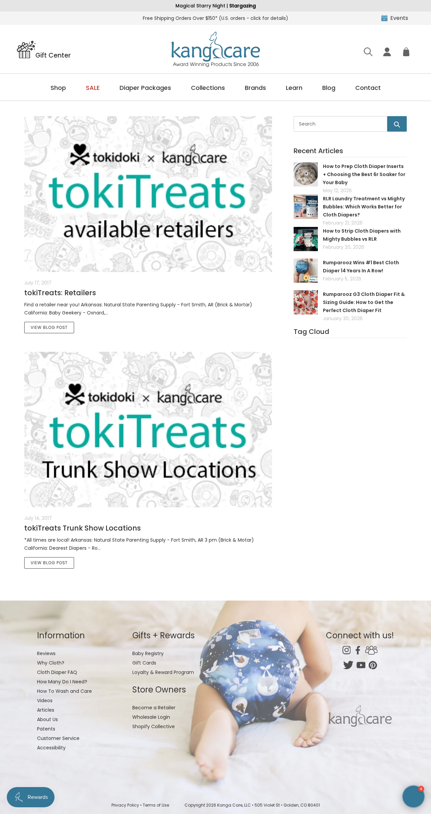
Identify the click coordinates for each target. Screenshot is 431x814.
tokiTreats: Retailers (60, 293)
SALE (93, 87)
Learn (294, 87)
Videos (45, 700)
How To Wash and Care (64, 691)
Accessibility (51, 747)
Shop (58, 87)
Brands (255, 87)
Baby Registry (148, 653)
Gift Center (53, 55)
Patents (46, 728)
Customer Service (58, 738)
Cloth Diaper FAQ (57, 672)
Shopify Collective (153, 726)
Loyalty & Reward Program (163, 672)
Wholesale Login (151, 717)
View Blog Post (49, 327)
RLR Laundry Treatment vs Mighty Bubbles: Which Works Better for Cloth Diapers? (364, 206)
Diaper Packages (145, 87)
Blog (328, 87)
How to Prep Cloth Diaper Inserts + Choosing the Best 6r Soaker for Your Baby (364, 174)
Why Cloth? (50, 662)
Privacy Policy (125, 805)
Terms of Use (156, 805)
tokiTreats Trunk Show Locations (82, 528)
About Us (47, 719)
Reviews (46, 653)
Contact (368, 87)
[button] (413, 796)
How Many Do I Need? (62, 681)
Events (399, 18)
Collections (208, 87)
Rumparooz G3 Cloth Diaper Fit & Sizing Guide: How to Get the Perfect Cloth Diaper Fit (364, 302)
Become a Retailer (153, 707)
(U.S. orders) (215, 18)
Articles (45, 710)
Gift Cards (144, 662)
